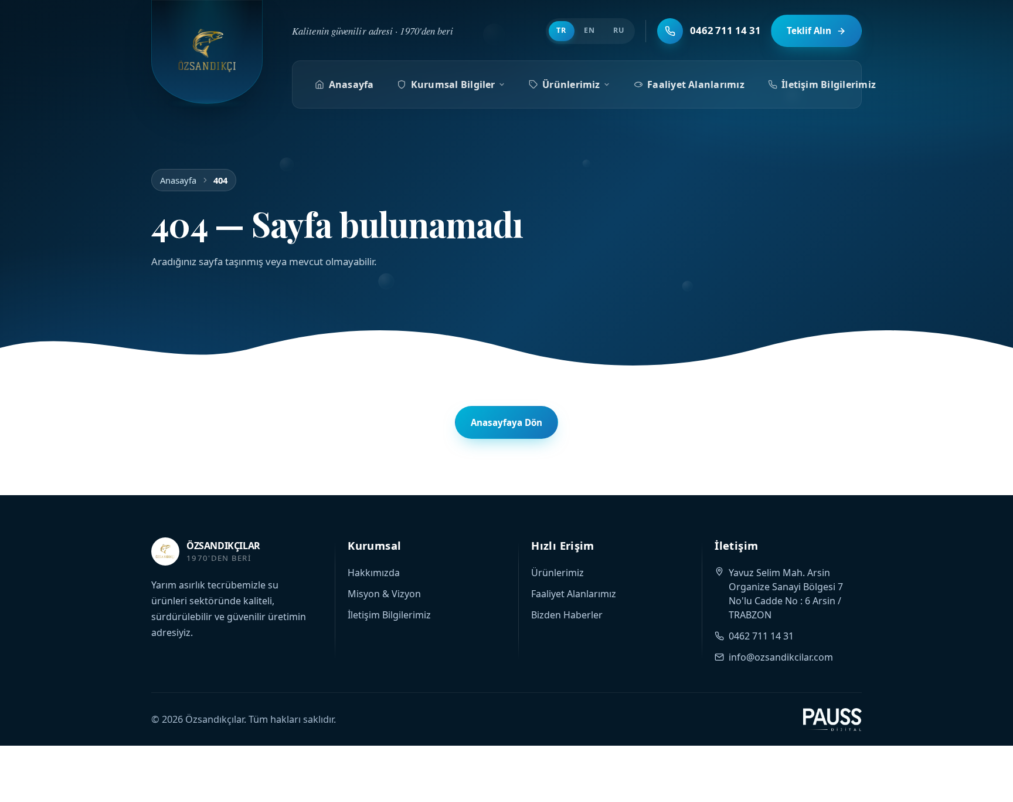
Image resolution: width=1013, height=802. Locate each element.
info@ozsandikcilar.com (781, 657)
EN (589, 30)
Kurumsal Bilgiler (453, 84)
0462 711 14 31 (761, 636)
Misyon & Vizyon (384, 593)
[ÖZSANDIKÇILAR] (207, 52)
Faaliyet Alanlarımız (696, 84)
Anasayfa (351, 84)
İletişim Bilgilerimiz (828, 84)
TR (561, 30)
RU (618, 30)
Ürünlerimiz (571, 84)
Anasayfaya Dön (506, 422)
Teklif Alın (809, 30)
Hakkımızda (374, 572)
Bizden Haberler (567, 614)
